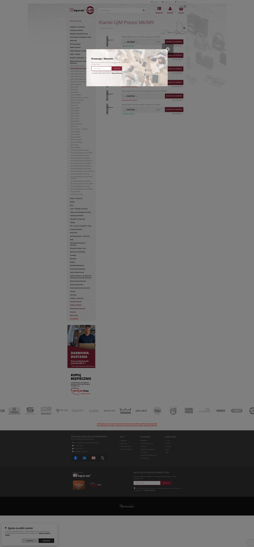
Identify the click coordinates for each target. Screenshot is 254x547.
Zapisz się (117, 68)
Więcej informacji (117, 73)
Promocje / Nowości (102, 58)
